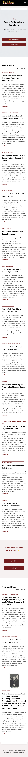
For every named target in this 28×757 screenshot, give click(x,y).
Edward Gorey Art (7, 228)
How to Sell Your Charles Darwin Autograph (12, 641)
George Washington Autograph (10, 594)
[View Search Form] (21, 3)
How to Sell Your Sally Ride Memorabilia (13, 195)
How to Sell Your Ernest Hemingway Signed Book (12, 117)
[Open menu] (25, 3)
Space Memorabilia (7, 190)
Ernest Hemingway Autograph (10, 112)
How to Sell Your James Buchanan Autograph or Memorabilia (12, 78)
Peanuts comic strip (7, 152)
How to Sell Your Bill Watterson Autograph (11, 504)
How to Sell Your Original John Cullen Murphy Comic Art (13, 386)
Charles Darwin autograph (9, 636)
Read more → (6, 106)
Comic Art (4, 381)
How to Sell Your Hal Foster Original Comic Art (13, 427)
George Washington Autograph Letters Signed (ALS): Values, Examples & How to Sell (13, 601)
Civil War (4, 343)
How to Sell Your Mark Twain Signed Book (11, 270)
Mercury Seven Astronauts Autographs (13, 461)
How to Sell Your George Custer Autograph (12, 348)
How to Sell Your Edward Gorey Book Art (12, 232)
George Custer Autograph (14, 343)
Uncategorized (6, 690)
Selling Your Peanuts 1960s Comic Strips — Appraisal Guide (13, 157)
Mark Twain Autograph (8, 266)
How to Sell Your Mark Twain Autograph (11, 310)
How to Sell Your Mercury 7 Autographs (13, 466)
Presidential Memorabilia (9, 72)
